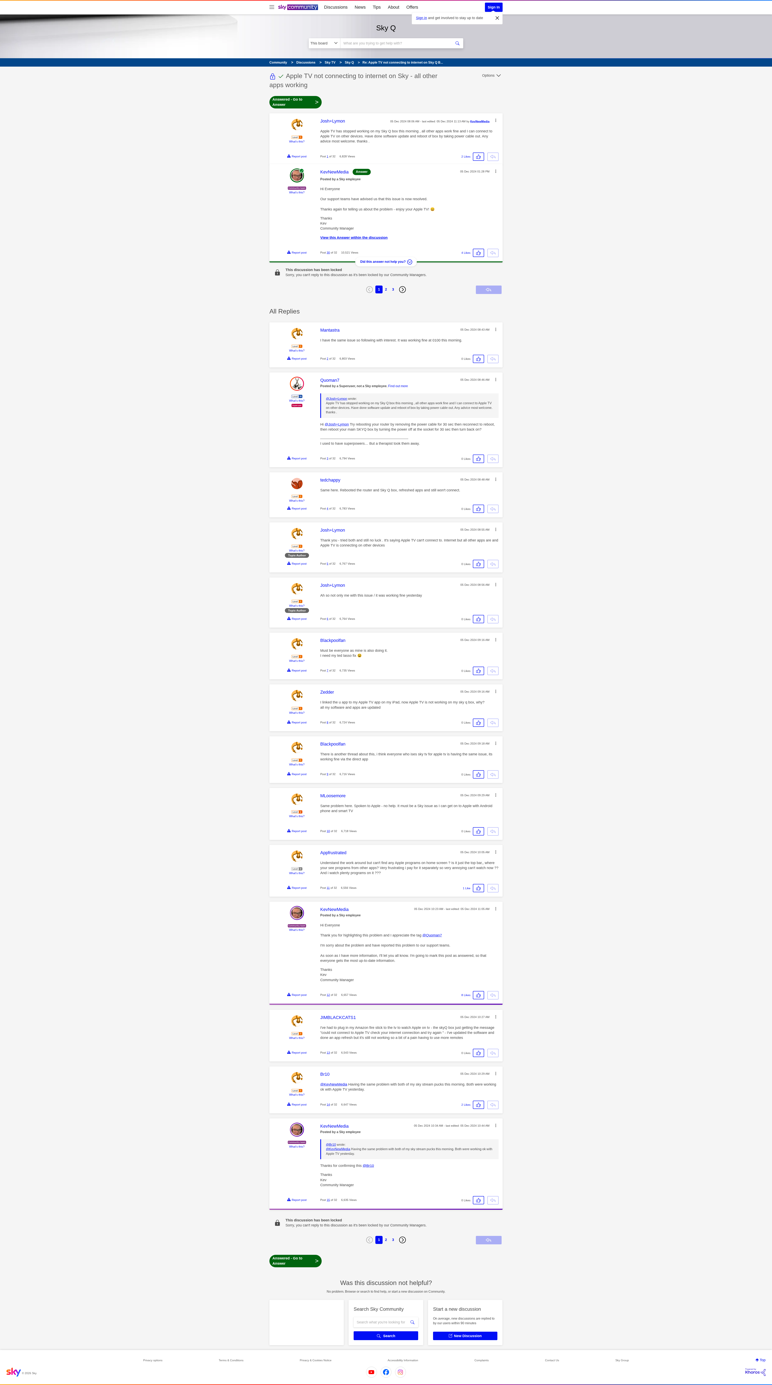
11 (328, 887)
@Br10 (331, 1144)
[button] (496, 120)
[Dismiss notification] (497, 18)
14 (328, 1104)
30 (328, 252)
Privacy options (152, 1360)
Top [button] (763, 1360)
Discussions (336, 7)
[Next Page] (402, 290)
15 (328, 1199)
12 (328, 994)
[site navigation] (271, 7)
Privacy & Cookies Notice (316, 1360)
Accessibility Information (403, 1360)
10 (328, 831)
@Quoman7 (432, 935)
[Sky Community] (298, 7)
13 (328, 1052)
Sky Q (386, 28)
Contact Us (552, 1360)
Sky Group (622, 1360)
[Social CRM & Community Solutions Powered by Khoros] (755, 1372)
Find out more (398, 386)
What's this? (297, 141)
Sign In (494, 7)
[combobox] (395, 43)
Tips (377, 7)
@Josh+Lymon (336, 398)
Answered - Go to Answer (295, 102)
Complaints (481, 1360)
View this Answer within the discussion (354, 238)
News (360, 7)
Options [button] (488, 75)
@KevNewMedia (333, 1084)
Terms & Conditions (231, 1360)
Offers (412, 7)
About (393, 7)
